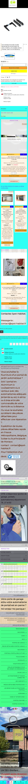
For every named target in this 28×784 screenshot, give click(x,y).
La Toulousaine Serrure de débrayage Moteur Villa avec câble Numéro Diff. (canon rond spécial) (14, 289)
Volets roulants (19, 663)
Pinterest (17, 344)
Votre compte (6, 552)
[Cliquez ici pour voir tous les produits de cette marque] (10, 56)
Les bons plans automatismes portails (14, 689)
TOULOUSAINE (20, 656)
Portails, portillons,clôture (14, 653)
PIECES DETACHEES (8, 577)
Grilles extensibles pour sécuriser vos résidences (16, 668)
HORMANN (21, 693)
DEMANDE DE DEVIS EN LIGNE (10, 571)
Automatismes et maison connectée (16, 676)
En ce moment (5, 250)
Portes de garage (18, 643)
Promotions (14, 120)
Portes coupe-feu (18, 704)
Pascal (12, 748)
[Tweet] (7, 77)
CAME (23, 636)
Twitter (14, 344)
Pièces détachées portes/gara (14, 156)
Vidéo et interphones (17, 697)
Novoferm (21, 632)
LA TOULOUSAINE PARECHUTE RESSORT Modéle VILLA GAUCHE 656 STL (20, 212)
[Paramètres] (26, 4)
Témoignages (20, 629)
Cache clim (21, 672)
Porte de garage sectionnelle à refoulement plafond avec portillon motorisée (7, 214)
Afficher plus (14, 181)
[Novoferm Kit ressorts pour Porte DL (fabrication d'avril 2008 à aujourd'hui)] (24, 44)
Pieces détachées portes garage (13, 646)
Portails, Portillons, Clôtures (11, 751)
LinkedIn (26, 344)
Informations (5, 559)
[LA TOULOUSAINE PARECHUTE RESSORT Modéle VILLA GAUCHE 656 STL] (21, 198)
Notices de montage (8, 712)
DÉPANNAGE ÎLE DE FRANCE (10, 564)
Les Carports (20, 681)
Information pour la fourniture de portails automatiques (12, 367)
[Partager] (5, 77)
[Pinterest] (9, 77)
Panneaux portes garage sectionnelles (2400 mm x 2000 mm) (14, 159)
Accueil (20, 208)
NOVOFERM (21, 649)
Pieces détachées (19, 625)
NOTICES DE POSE (7, 584)
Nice (23, 639)
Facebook (11, 344)
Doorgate (21, 660)
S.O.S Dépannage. (19, 595)
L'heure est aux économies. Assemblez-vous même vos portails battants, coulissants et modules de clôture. (13, 760)
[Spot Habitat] (13, 4)
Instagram (23, 344)
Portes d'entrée (19, 700)
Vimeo (20, 344)
